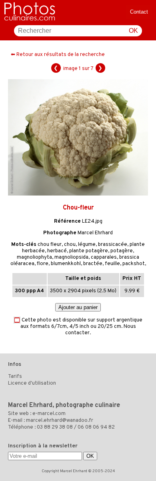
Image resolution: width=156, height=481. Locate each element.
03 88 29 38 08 (55, 427)
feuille (112, 264)
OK (133, 30)
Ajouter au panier (78, 307)
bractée (92, 264)
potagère (121, 251)
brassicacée (112, 244)
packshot (133, 264)
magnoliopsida (71, 257)
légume (87, 244)
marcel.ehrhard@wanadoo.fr (59, 420)
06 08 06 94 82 (96, 427)
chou (70, 244)
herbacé (57, 251)
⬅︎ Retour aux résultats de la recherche (58, 55)
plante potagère (88, 251)
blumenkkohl (66, 264)
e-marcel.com (49, 414)
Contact (139, 12)
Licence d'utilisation (32, 383)
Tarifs (15, 376)
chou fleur (50, 244)
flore (42, 264)
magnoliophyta (34, 257)
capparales (104, 257)
